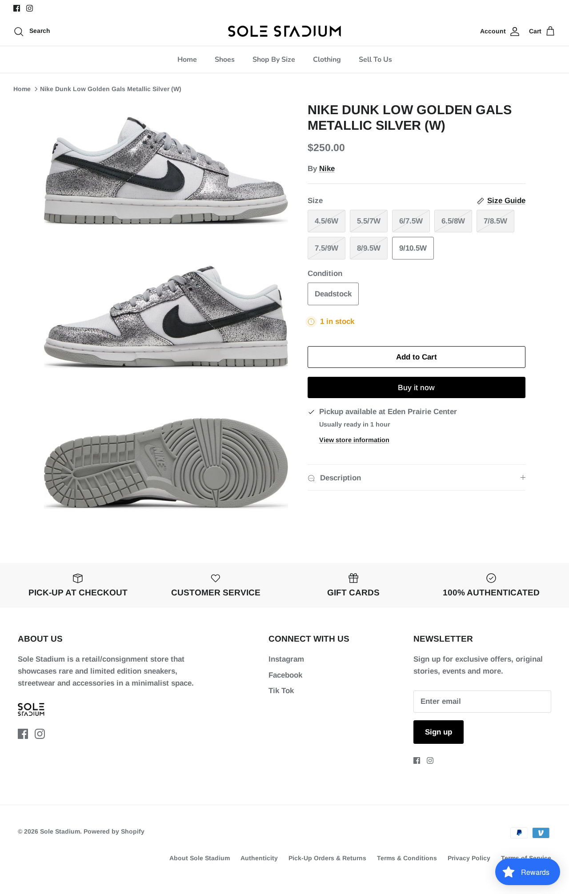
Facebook (285, 675)
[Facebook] (16, 8)
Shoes (225, 59)
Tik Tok (281, 690)
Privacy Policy (469, 858)
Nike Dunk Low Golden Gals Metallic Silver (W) (110, 88)
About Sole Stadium (199, 858)
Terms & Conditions (407, 858)
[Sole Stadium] (284, 31)
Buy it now (416, 387)
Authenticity (259, 858)
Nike (327, 168)
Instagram (286, 659)
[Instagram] (29, 8)
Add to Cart (416, 357)
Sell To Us (375, 59)
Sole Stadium (60, 831)
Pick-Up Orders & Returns (327, 858)
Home (187, 59)
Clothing (327, 59)
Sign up (438, 732)
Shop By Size (273, 59)
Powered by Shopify (114, 831)
